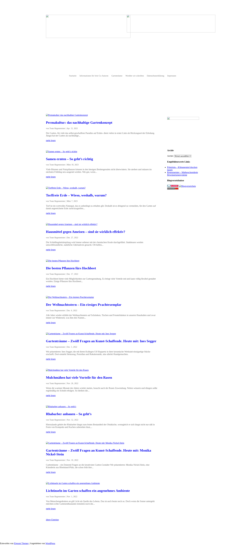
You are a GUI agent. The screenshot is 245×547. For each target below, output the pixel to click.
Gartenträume (116, 76)
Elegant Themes (21, 543)
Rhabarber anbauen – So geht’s (68, 414)
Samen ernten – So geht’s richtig (69, 159)
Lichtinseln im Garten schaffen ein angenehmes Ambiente (88, 491)
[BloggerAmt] (187, 186)
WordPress (50, 543)
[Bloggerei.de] (173, 186)
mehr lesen (51, 140)
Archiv (170, 156)
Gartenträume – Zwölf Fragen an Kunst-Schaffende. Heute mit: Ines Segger (101, 341)
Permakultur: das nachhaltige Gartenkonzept (79, 122)
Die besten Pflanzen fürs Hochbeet (71, 268)
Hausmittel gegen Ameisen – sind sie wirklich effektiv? (85, 232)
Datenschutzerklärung (155, 76)
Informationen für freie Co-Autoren (94, 76)
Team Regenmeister (57, 128)
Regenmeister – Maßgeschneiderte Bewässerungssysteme (182, 173)
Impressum (171, 76)
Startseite (72, 76)
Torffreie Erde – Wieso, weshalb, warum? (76, 195)
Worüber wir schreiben (134, 76)
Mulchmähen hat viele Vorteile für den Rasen (79, 377)
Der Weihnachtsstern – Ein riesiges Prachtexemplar (84, 304)
